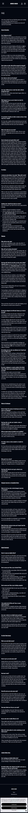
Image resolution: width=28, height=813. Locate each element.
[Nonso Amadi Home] (14, 3)
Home (14, 792)
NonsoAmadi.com (14, 794)
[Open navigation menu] (3, 3)
